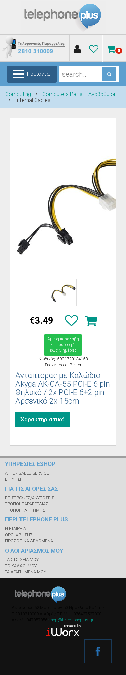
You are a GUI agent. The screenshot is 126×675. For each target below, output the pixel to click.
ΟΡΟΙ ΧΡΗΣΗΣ (19, 534)
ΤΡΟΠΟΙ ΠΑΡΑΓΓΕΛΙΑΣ (26, 503)
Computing (18, 94)
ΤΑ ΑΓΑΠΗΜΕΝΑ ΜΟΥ (25, 571)
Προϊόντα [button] (38, 74)
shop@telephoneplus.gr (71, 619)
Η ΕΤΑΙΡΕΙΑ (15, 528)
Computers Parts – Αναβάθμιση (79, 94)
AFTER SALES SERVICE (27, 473)
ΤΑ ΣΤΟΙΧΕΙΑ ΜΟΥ (22, 559)
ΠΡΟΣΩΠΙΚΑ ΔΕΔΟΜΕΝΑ (29, 540)
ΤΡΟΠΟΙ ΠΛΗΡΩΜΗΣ (25, 510)
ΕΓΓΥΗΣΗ (14, 479)
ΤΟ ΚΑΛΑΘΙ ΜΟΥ (21, 565)
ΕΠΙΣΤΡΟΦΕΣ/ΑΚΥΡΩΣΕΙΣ (29, 497)
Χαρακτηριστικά (42, 419)
